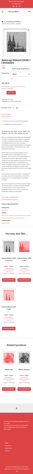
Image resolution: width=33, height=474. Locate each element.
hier (11, 427)
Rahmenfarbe (5, 73)
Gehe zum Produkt (8, 280)
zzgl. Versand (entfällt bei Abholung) (17, 86)
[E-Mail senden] (13, 6)
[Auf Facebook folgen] (16, 6)
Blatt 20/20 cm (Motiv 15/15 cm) (10, 215)
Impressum (8, 445)
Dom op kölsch (13, 12)
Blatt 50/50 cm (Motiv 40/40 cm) (16, 218)
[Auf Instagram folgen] (19, 6)
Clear (12, 78)
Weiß (8, 223)
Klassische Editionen (13, 22)
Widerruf (7, 451)
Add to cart (11, 92)
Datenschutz (8, 448)
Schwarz (4, 223)
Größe (3, 68)
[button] (13, 108)
